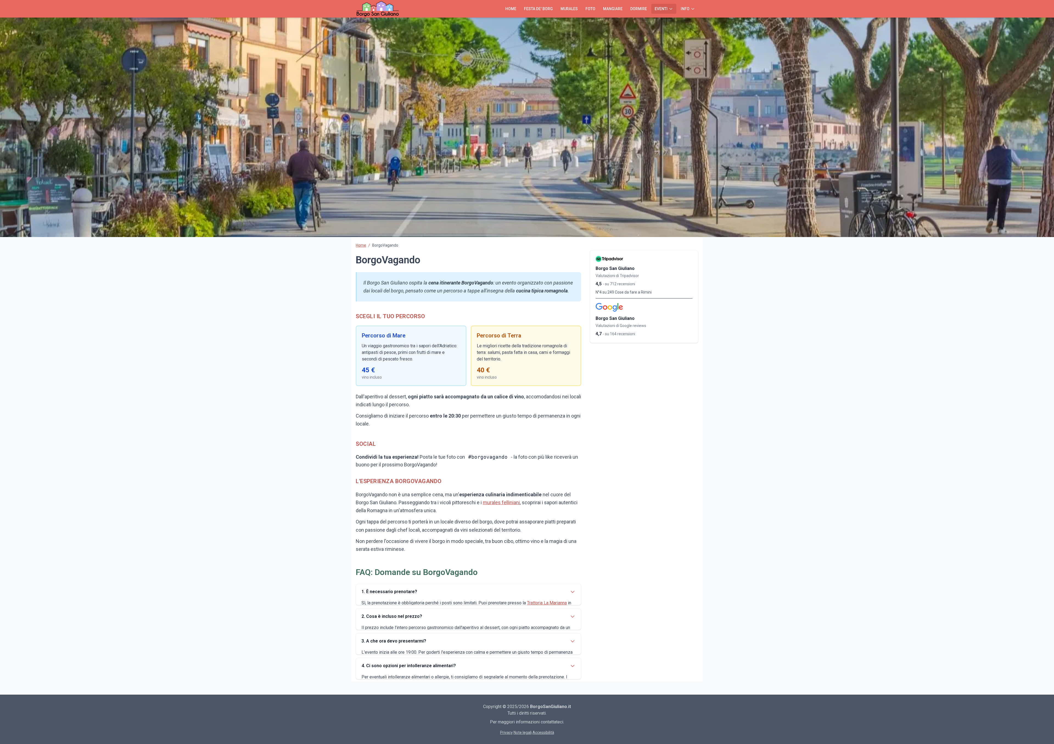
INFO (685, 9)
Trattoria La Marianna (547, 602)
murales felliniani (501, 502)
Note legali (523, 732)
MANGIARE (613, 9)
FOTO (590, 9)
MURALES (569, 9)
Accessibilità (543, 732)
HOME (510, 9)
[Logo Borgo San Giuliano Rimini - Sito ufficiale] (378, 9)
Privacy (506, 732)
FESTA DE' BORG (538, 9)
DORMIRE (638, 9)
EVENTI (661, 9)
